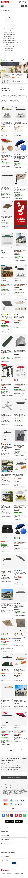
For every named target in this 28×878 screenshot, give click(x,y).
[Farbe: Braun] (3, 444)
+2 (9, 314)
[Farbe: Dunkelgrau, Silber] (15, 570)
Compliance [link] (9, 873)
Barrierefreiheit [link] (22, 875)
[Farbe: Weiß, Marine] (15, 154)
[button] (5, 95)
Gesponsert (3, 152)
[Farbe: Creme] (3, 314)
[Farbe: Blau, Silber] (19, 570)
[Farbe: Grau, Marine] (17, 154)
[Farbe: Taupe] (15, 634)
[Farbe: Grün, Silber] (17, 570)
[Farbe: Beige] (15, 187)
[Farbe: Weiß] (3, 380)
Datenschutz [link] (16, 873)
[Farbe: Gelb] (6, 314)
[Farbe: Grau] (17, 187)
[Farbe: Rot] (15, 380)
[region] (14, 73)
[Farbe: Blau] (17, 314)
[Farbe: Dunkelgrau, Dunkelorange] (21, 570)
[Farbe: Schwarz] (17, 603)
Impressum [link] (3, 873)
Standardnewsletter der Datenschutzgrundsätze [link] (15, 782)
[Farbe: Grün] (19, 154)
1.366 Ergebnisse (4, 91)
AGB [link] (22, 873)
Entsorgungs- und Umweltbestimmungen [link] (9, 875)
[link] (20, 2)
